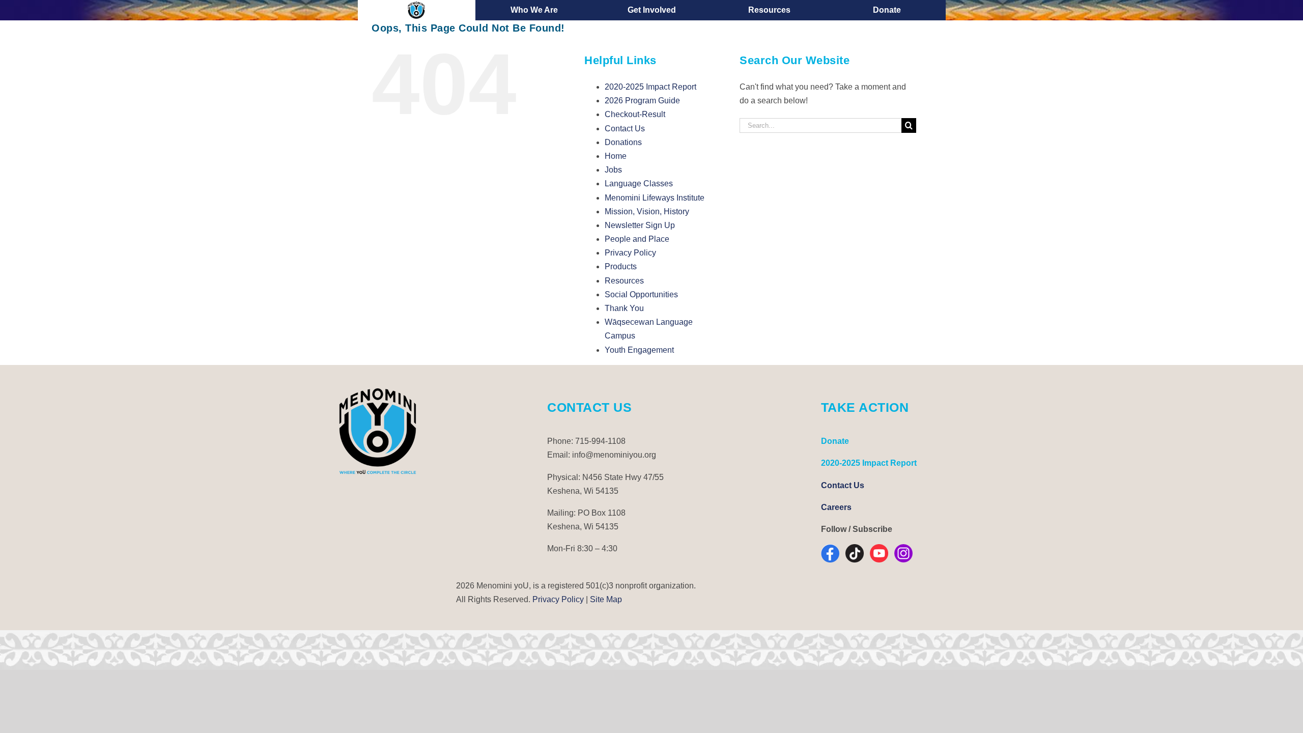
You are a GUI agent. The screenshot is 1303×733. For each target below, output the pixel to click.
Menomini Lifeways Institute (654, 197)
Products (621, 266)
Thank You (624, 308)
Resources (624, 280)
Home (616, 156)
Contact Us (625, 128)
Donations (623, 142)
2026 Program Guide (642, 100)
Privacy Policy (630, 252)
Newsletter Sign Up (640, 225)
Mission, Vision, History (647, 211)
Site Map (606, 599)
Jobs (613, 169)
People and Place (637, 239)
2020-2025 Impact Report (650, 86)
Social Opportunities (641, 294)
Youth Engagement (639, 350)
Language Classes (639, 183)
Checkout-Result (635, 114)
